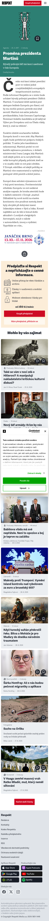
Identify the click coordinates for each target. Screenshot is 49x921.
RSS (3, 843)
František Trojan (24, 541)
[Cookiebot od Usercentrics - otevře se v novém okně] (30, 431)
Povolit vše (24, 481)
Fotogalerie (8, 725)
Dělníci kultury (19, 368)
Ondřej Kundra (8, 72)
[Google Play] (10, 873)
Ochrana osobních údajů (12, 852)
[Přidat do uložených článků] (43, 360)
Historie (6, 626)
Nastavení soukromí (10, 857)
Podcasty (10, 368)
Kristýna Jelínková (10, 541)
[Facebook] (4, 894)
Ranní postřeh (12, 679)
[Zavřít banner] (45, 431)
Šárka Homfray (9, 691)
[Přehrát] (37, 360)
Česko (6, 421)
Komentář (10, 775)
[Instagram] (18, 894)
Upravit (23, 488)
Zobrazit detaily (34, 473)
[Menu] (45, 3)
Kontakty (5, 825)
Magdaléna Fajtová (11, 592)
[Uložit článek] (37, 39)
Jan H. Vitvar (8, 387)
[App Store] (10, 867)
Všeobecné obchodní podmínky (15, 848)
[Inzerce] (24, 239)
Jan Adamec (8, 645)
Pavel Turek (17, 387)
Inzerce (4, 838)
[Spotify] (31, 879)
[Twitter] (11, 894)
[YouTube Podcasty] (31, 873)
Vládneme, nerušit (21, 526)
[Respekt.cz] (7, 3)
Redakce (5, 820)
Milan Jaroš (8, 741)
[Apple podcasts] (31, 867)
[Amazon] (10, 879)
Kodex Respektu (8, 829)
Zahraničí (7, 577)
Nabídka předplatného (11, 834)
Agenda (6, 48)
